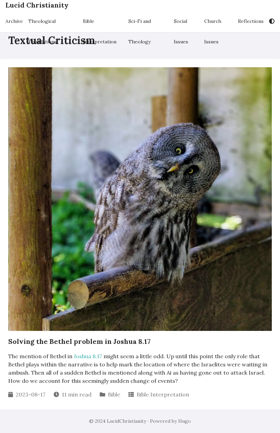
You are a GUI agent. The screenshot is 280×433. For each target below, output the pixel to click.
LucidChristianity (126, 421)
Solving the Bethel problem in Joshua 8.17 (79, 341)
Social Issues (181, 24)
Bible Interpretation (99, 24)
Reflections (251, 21)
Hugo (184, 421)
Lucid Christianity (37, 5)
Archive (14, 21)
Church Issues (212, 24)
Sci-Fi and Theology (139, 24)
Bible (114, 394)
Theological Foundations (42, 24)
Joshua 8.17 (88, 356)
